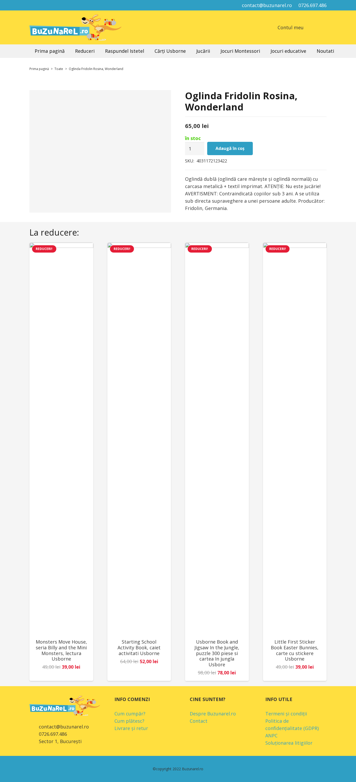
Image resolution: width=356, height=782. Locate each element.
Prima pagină (39, 69)
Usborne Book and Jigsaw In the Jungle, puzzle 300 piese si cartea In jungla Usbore (216, 653)
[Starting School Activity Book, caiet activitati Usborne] (139, 438)
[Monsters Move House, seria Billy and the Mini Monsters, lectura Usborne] (61, 438)
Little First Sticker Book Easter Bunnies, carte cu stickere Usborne (294, 650)
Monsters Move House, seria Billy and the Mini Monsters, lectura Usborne (61, 650)
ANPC (271, 735)
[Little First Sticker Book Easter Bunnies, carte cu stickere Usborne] (295, 438)
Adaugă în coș (230, 148)
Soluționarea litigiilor (288, 743)
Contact (198, 721)
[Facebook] (34, 5)
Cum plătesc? (129, 721)
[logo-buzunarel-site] (75, 27)
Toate (58, 69)
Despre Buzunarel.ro (213, 713)
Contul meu (291, 27)
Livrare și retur (131, 728)
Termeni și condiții (286, 713)
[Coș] (311, 27)
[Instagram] (43, 5)
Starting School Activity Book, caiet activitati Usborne (139, 647)
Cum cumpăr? (129, 713)
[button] (323, 27)
